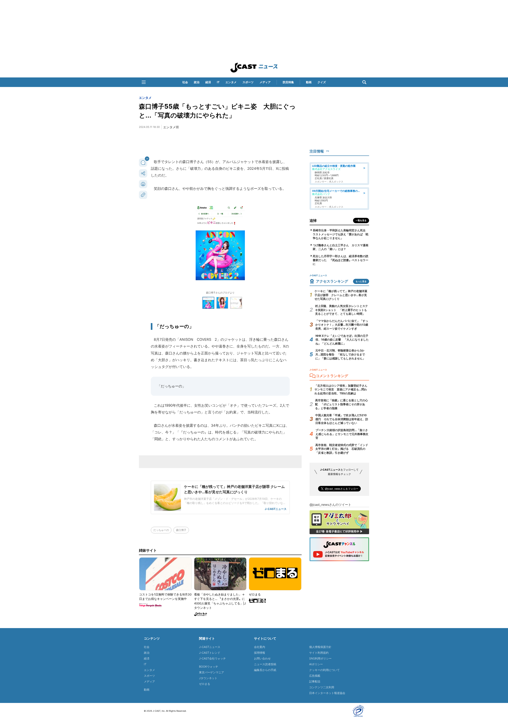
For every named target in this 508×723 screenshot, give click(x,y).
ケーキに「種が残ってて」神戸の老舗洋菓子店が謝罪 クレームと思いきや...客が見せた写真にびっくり (341, 294)
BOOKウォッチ (208, 666)
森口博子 (181, 530)
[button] (143, 82)
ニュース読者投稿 (265, 664)
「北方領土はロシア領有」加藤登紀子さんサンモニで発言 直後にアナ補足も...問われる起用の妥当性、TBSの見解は (341, 389)
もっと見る (361, 281)
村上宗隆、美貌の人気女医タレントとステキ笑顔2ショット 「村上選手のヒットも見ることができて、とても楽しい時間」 (341, 309)
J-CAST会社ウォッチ (212, 658)
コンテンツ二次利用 (321, 687)
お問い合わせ (262, 658)
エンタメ (231, 82)
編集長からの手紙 (265, 670)
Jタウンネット (208, 678)
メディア (265, 82)
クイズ (322, 82)
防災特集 (288, 82)
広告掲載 (314, 675)
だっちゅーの (161, 530)
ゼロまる (204, 683)
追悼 (313, 220)
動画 (309, 82)
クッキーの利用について (324, 670)
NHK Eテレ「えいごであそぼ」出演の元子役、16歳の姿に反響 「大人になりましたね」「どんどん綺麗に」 (342, 339)
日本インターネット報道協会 (327, 693)
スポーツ (248, 82)
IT (218, 82)
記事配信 (314, 681)
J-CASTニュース (209, 647)
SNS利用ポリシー (320, 658)
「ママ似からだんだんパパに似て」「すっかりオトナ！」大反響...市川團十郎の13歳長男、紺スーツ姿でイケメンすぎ (341, 324)
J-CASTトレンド (209, 652)
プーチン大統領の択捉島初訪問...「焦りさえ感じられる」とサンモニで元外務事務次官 (342, 433)
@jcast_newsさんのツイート (330, 505)
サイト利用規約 (319, 652)
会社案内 (259, 647)
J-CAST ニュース (254, 67)
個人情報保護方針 (320, 647)
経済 (208, 82)
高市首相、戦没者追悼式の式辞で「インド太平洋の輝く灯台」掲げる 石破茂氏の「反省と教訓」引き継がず (341, 448)
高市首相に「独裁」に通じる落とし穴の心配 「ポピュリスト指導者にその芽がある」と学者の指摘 (341, 404)
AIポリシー (316, 664)
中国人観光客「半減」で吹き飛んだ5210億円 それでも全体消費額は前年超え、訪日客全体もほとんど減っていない (341, 419)
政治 (196, 82)
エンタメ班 (171, 127)
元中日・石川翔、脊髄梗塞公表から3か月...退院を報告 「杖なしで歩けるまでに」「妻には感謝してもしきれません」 (340, 354)
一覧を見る (361, 220)
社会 (185, 82)
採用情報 (259, 652)
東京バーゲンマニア (211, 672)
